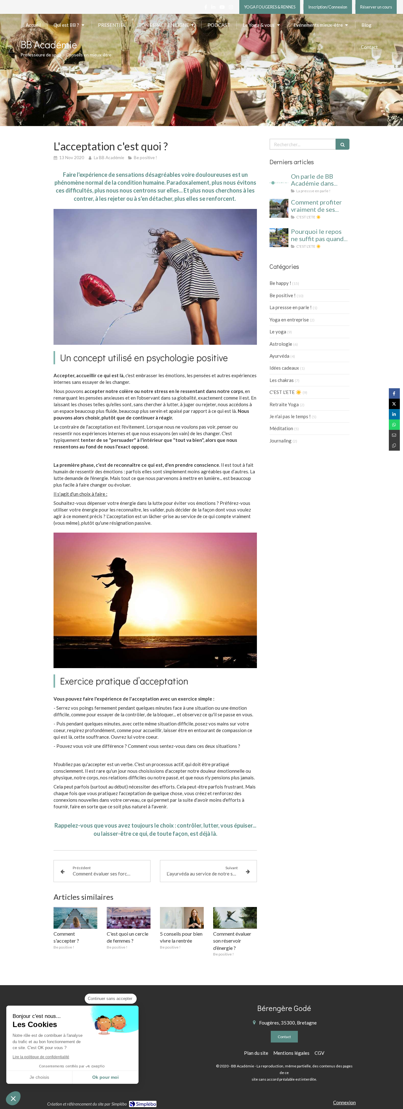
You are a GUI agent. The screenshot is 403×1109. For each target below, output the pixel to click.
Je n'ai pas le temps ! (290, 416)
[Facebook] (205, 8)
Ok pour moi (105, 1077)
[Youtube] (222, 8)
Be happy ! (280, 283)
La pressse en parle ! (291, 307)
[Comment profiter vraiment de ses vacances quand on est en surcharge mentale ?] (279, 208)
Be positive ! (283, 295)
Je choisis (39, 1077)
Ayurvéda (279, 356)
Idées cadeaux (284, 368)
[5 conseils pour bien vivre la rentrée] (182, 918)
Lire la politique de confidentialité (41, 1057)
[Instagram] (231, 8)
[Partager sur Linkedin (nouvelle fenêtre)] (394, 414)
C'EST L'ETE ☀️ (286, 392)
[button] (13, 1098)
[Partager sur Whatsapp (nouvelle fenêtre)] (394, 424)
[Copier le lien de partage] (394, 445)
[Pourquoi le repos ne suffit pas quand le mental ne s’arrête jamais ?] (279, 237)
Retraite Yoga (284, 404)
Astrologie (281, 344)
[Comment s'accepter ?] (75, 918)
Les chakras (282, 380)
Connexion (344, 1102)
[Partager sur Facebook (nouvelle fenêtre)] (394, 393)
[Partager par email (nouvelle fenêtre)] (394, 435)
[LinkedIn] (213, 8)
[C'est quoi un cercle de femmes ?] (128, 918)
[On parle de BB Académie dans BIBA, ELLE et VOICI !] (279, 182)
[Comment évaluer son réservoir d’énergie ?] (235, 918)
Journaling (281, 440)
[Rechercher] (342, 144)
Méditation (281, 428)
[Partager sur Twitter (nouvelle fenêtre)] (394, 404)
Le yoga (278, 331)
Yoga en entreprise (289, 319)
